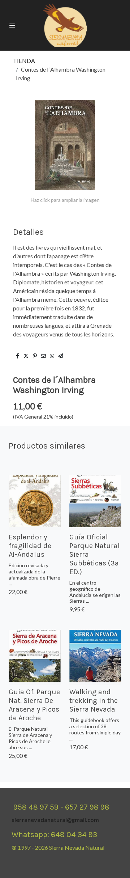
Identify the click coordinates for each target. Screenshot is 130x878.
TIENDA (24, 60)
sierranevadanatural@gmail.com (55, 819)
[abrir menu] (12, 25)
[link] (65, 25)
